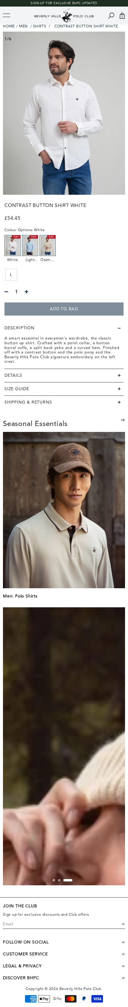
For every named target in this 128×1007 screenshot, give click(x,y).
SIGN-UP (38, 3)
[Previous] (107, 424)
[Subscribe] (119, 924)
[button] (64, 328)
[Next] (122, 420)
